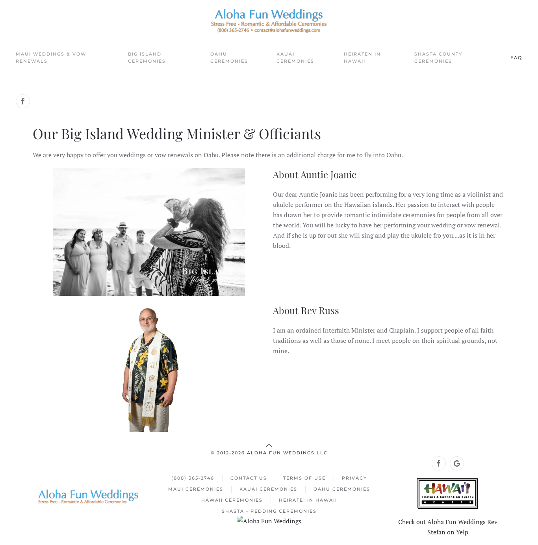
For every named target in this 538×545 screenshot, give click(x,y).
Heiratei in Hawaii (308, 500)
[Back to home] (269, 21)
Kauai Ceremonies (268, 489)
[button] (269, 446)
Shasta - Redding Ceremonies (269, 511)
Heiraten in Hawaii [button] (362, 57)
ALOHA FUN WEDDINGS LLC (287, 453)
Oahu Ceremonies (342, 489)
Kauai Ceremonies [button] (295, 57)
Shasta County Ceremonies (438, 57)
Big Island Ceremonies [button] (147, 57)
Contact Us (248, 478)
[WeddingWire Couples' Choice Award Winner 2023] (269, 520)
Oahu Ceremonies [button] (229, 57)
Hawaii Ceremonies (232, 500)
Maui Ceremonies (195, 489)
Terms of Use (304, 478)
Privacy (354, 478)
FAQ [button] (516, 57)
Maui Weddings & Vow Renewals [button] (51, 57)
